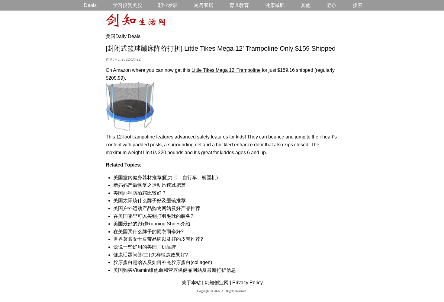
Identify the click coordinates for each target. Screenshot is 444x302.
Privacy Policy (247, 282)
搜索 (357, 5)
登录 (331, 5)
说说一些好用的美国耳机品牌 (144, 247)
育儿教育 (239, 5)
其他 (305, 5)
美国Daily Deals (123, 36)
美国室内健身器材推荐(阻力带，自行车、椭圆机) (165, 177)
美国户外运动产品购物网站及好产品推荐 (156, 208)
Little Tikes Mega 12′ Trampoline (226, 70)
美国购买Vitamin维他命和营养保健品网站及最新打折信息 (174, 270)
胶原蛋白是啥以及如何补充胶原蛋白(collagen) (162, 262)
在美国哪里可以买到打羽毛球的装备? (153, 216)
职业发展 (168, 5)
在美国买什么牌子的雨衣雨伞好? (148, 231)
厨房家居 (203, 5)
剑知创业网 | (217, 282)
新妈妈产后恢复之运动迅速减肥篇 (149, 185)
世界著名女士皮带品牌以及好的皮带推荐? (158, 239)
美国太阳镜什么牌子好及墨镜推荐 (149, 200)
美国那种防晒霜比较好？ (139, 193)
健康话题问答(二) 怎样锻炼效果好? (150, 254)
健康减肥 (275, 5)
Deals (90, 5)
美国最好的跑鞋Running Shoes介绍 (151, 223)
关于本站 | (192, 282)
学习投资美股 (127, 5)
